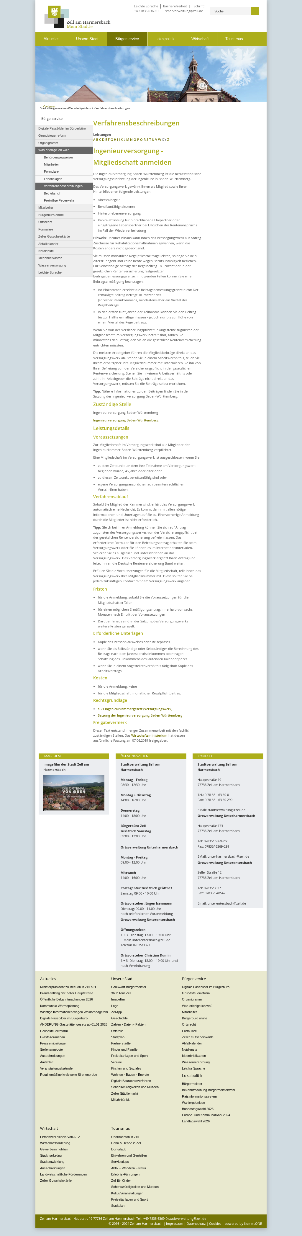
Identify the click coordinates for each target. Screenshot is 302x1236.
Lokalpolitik (165, 39)
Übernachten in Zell (125, 1137)
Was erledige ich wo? (80, 108)
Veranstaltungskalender (57, 1068)
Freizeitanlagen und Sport (129, 1055)
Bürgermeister (192, 1083)
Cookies (215, 1223)
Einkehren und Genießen (129, 1155)
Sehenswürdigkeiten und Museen (135, 1087)
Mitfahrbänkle (120, 1099)
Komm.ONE (253, 1223)
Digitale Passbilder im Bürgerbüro (64, 1018)
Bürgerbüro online (194, 1018)
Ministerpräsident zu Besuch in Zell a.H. (68, 987)
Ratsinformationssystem (199, 1096)
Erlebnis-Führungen (125, 1174)
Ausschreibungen (52, 1055)
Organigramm (192, 999)
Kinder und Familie (124, 1049)
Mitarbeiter (189, 1012)
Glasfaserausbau (52, 1037)
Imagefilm (118, 999)
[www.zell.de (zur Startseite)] (77, 26)
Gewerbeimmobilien (54, 1149)
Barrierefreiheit (175, 6)
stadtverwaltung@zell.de (184, 11)
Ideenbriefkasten (194, 1055)
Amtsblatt (46, 1062)
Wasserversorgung (196, 1062)
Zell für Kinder (121, 1180)
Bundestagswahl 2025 (198, 1109)
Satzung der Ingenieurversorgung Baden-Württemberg (140, 715)
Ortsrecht (189, 1024)
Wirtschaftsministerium (149, 735)
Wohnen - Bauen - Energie (130, 1074)
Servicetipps (120, 1161)
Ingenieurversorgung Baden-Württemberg (125, 420)
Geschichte (119, 1018)
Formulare (189, 1031)
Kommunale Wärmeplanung (59, 1006)
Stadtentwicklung (52, 1161)
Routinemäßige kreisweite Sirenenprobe (68, 1074)
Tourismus (234, 39)
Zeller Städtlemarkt (124, 1093)
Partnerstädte (121, 1043)
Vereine (116, 1062)
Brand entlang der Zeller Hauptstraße (66, 993)
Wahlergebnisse (193, 1102)
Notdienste (189, 1049)
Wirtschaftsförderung (55, 1143)
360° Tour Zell (121, 993)
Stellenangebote (51, 1049)
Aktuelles (52, 39)
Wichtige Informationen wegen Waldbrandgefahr (74, 1012)
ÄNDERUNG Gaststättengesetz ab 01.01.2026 (73, 1024)
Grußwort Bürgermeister (128, 987)
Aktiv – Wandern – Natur (128, 1168)
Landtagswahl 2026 (196, 1121)
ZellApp (116, 1012)
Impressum (174, 1223)
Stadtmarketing (51, 1155)
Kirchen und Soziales (126, 1068)
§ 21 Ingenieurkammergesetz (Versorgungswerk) (135, 709)
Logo (114, 1006)
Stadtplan (117, 1037)
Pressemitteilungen (53, 1043)
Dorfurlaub (118, 1149)
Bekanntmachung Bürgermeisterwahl (208, 1090)
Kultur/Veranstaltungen (127, 1193)
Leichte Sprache (146, 6)
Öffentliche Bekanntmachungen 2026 (66, 999)
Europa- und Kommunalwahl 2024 (206, 1115)
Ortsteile (117, 1031)
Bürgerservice (127, 39)
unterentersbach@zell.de (151, 940)
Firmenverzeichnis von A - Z (60, 1137)
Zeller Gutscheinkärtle (198, 1037)
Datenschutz (196, 1223)
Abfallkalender (192, 1043)
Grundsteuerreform (54, 1031)
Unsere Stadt (87, 39)
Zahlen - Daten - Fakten (128, 1024)
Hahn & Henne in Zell (126, 1143)
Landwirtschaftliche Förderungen (63, 1174)
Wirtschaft (200, 39)
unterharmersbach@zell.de (228, 856)
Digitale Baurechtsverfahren (131, 1081)
